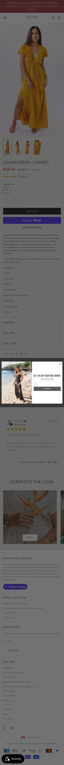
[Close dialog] (60, 363)
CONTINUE (47, 389)
